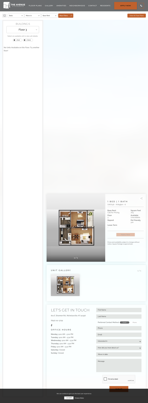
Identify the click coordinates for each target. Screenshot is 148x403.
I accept (69, 398)
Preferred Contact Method (108, 322)
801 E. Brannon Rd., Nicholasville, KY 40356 (68, 316)
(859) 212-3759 (57, 320)
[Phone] (141, 5)
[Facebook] (51, 325)
